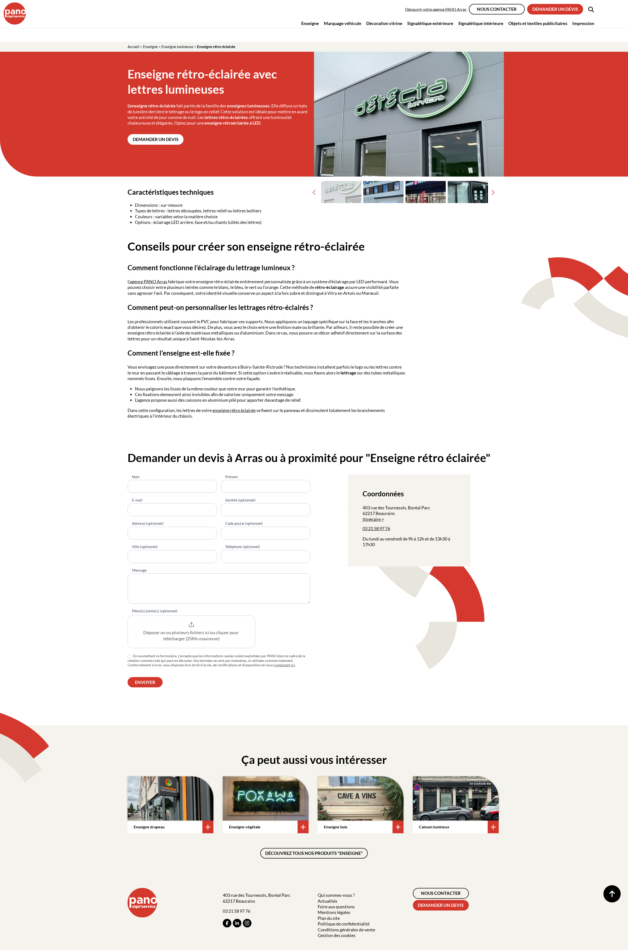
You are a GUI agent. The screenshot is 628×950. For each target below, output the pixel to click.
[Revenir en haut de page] (612, 893)
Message (139, 570)
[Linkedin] (237, 923)
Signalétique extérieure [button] (430, 23)
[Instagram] (247, 923)
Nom (136, 477)
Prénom (231, 477)
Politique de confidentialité (343, 923)
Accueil (133, 46)
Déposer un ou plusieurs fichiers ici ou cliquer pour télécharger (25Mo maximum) (191, 636)
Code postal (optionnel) (244, 523)
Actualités (327, 901)
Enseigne (150, 46)
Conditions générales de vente (346, 929)
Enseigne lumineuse (177, 46)
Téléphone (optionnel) (242, 546)
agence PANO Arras (148, 281)
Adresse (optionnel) (148, 523)
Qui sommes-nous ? (336, 895)
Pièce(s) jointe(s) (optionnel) (155, 611)
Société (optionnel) (240, 500)
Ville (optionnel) (145, 546)
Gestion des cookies (336, 935)
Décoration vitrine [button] (384, 23)
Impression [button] (583, 23)
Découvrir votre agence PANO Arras (435, 9)
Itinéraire (372, 519)
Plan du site (329, 918)
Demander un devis (555, 9)
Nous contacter (497, 9)
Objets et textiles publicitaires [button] (537, 23)
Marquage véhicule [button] (342, 23)
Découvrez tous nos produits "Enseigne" (314, 853)
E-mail (137, 500)
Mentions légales (334, 912)
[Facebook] (227, 923)
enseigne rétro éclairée (234, 410)
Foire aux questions (336, 906)
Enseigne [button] (310, 23)
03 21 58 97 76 (376, 528)
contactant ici (284, 665)
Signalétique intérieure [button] (480, 23)
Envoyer (145, 682)
